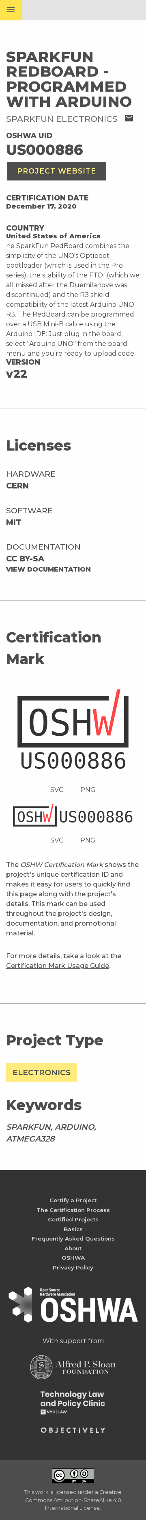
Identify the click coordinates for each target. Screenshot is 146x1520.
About (73, 1248)
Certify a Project (73, 1200)
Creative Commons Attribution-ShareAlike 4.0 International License (73, 1500)
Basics (73, 1229)
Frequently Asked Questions (73, 1238)
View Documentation (48, 569)
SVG (57, 790)
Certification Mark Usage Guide (57, 966)
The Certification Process (73, 1210)
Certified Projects (73, 1219)
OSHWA (73, 1257)
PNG (88, 790)
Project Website (56, 171)
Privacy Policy (73, 1267)
